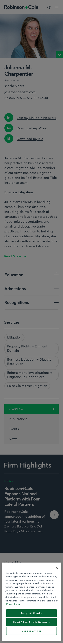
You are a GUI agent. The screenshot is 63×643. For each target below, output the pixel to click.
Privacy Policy (13, 604)
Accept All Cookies (31, 613)
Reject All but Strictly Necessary (31, 621)
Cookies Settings (31, 630)
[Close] (57, 568)
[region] (31, 602)
